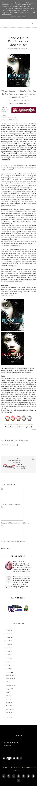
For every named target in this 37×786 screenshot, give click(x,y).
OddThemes (18, 770)
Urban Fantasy (23, 440)
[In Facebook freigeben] (7, 445)
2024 (8, 637)
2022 (8, 644)
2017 (8, 658)
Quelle (33, 429)
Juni (7, 696)
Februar (9, 709)
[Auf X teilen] (11, 445)
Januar (8, 713)
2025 (8, 633)
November (9, 678)
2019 (8, 655)
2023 (8, 641)
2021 (8, 648)
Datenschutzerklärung (11, 742)
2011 (8, 717)
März (8, 706)
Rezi (16, 440)
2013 (8, 669)
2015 (8, 662)
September (10, 685)
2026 (8, 630)
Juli (7, 692)
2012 (8, 672)
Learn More (15, 17)
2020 (8, 651)
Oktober (9, 682)
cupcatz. (21, 767)
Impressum (7, 745)
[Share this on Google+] (14, 445)
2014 (8, 665)
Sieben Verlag (23, 425)
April (7, 702)
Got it (24, 17)
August (8, 689)
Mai (7, 699)
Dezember (9, 675)
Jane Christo (9, 440)
